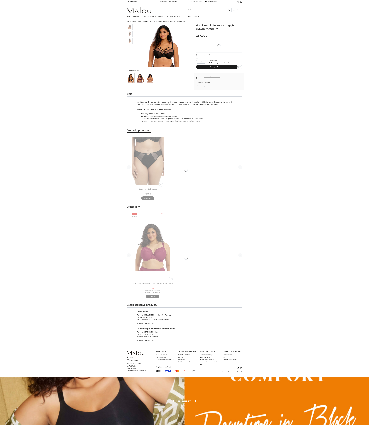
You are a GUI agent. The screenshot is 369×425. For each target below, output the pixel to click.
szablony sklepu (224, 372)
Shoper (239, 372)
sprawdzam (184, 401)
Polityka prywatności (184, 362)
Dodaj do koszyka (216, 67)
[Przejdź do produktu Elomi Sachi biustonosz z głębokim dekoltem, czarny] (131, 78)
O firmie (180, 357)
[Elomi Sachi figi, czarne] (148, 161)
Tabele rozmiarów (228, 355)
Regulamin (181, 359)
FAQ (201, 364)
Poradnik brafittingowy (230, 359)
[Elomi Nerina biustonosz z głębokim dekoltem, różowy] (152, 247)
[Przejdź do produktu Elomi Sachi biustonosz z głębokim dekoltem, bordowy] (140, 78)
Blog (224, 357)
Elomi (151, 21)
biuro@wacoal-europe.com (146, 323)
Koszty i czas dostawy (207, 359)
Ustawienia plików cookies (164, 359)
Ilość (197, 58)
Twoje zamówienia (161, 355)
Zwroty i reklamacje (206, 355)
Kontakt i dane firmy (184, 355)
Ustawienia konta (161, 357)
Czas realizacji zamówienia (209, 362)
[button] (229, 10)
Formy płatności (205, 357)
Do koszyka (147, 198)
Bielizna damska (143, 21)
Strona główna (131, 21)
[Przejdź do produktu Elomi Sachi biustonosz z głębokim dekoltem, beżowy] (150, 78)
